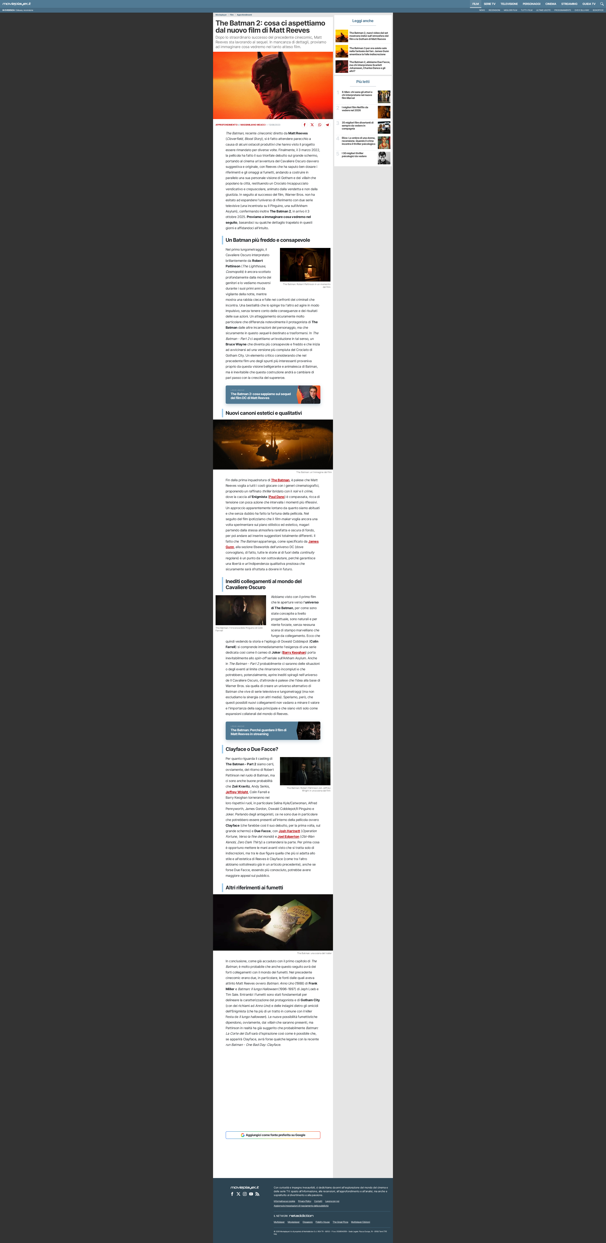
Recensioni (494, 10)
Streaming (569, 4)
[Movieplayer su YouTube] (251, 1194)
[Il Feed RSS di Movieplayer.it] (257, 1194)
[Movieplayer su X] (238, 1194)
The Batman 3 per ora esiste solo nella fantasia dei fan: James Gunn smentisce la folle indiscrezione (369, 51)
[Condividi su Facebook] (304, 125)
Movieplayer (221, 15)
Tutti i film (526, 10)
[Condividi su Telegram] (327, 125)
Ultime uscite (543, 10)
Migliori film (510, 10)
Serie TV (490, 4)
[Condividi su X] (312, 125)
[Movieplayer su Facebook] (232, 1194)
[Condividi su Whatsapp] (320, 125)
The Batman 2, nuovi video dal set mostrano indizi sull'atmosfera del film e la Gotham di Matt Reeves (369, 35)
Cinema (550, 4)
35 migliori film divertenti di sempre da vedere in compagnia (358, 125)
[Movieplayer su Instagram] (245, 1194)
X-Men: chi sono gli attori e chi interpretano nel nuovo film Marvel (357, 95)
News (482, 10)
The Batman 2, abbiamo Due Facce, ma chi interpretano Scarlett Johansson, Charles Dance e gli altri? (369, 66)
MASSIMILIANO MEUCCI (253, 124)
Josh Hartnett (289, 831)
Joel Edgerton (288, 836)
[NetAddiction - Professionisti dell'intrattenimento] (301, 1216)
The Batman (280, 480)
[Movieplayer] (245, 1187)
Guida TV (589, 4)
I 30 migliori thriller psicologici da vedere (354, 155)
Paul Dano (277, 497)
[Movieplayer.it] (16, 4)
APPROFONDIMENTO (227, 124)
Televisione (509, 4)
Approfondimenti (244, 15)
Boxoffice (598, 10)
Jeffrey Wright (237, 792)
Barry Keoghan (294, 652)
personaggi (531, 4)
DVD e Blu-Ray (582, 10)
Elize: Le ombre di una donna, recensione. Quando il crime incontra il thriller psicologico (358, 140)
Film (475, 4)
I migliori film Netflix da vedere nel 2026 (355, 109)
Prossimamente (562, 10)
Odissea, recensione (24, 10)
